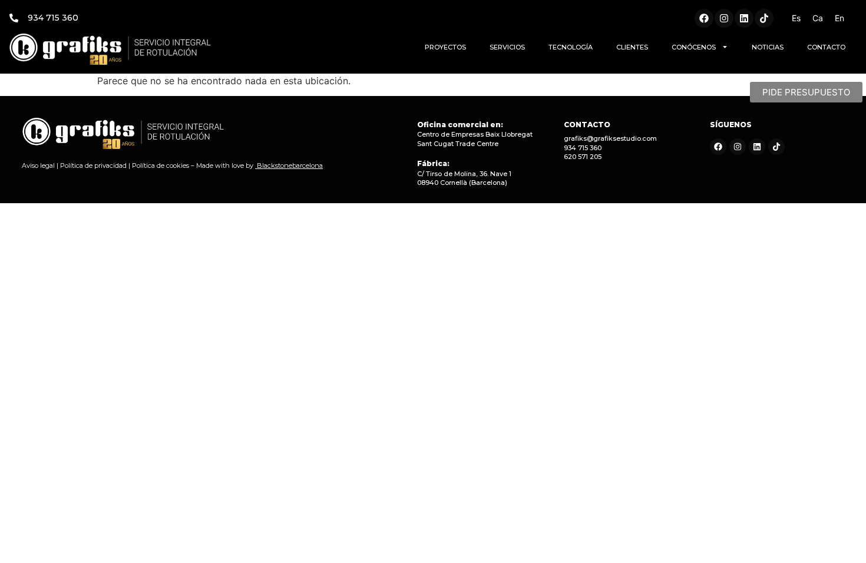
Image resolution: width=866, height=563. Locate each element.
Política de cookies (160, 165)
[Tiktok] (764, 18)
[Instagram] (724, 18)
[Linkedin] (744, 18)
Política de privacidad (93, 165)
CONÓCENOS (694, 47)
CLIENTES (632, 47)
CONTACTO (826, 47)
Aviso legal (38, 165)
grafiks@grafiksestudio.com (610, 138)
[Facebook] (704, 18)
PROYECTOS (445, 47)
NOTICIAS (768, 47)
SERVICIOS (507, 47)
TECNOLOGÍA (570, 47)
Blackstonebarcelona (290, 165)
